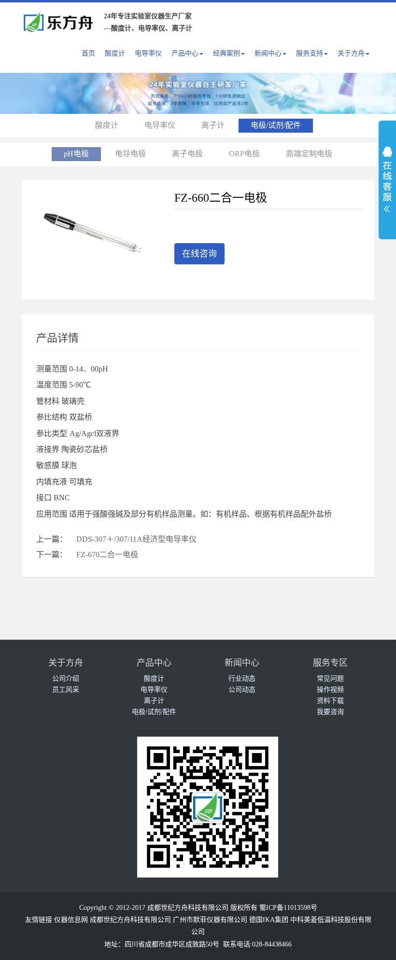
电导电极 (130, 154)
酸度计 (115, 53)
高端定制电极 (309, 154)
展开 (387, 176)
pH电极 (76, 154)
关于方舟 (351, 53)
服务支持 (309, 53)
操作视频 (330, 689)
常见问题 (330, 678)
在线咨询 (199, 254)
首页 (88, 53)
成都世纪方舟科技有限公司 (130, 919)
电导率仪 (148, 53)
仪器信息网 (71, 919)
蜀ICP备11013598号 (288, 907)
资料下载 (330, 700)
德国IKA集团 (268, 919)
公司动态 (241, 689)
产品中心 (184, 53)
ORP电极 (244, 154)
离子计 (213, 125)
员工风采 (65, 689)
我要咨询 (330, 711)
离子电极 (187, 154)
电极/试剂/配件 (276, 125)
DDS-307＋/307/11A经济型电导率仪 (136, 539)
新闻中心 (268, 53)
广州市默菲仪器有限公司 (210, 919)
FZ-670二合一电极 (107, 554)
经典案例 (226, 53)
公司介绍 (65, 678)
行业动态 (241, 678)
